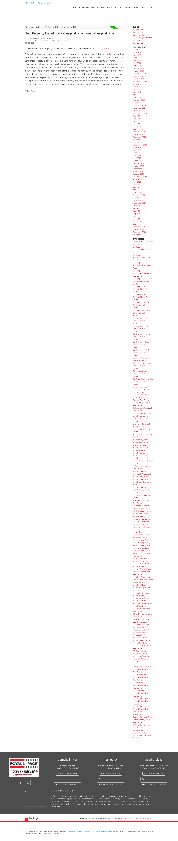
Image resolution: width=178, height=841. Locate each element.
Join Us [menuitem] (142, 7)
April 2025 (137, 95)
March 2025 (138, 97)
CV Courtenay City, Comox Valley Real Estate (140, 321)
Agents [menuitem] (135, 7)
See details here (101, 48)
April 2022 (137, 190)
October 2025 (138, 79)
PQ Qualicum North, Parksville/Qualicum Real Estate (141, 709)
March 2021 (137, 224)
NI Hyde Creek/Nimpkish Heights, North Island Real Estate (143, 571)
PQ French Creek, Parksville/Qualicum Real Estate (141, 677)
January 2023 (138, 166)
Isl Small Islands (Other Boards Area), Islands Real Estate (142, 490)
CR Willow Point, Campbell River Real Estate (141, 297)
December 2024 (139, 105)
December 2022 (139, 169)
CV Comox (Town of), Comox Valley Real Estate (141, 305)
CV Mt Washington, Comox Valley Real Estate (140, 373)
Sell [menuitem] (115, 7)
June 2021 (137, 216)
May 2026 (137, 60)
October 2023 (138, 142)
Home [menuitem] (73, 7)
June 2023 (137, 153)
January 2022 (138, 198)
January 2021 (138, 229)
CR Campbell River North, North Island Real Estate (143, 265)
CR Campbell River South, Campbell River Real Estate (142, 273)
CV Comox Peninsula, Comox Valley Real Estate (141, 313)
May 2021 (136, 219)
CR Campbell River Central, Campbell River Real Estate (142, 249)
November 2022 (139, 171)
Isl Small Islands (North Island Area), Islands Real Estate (143, 482)
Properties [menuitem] (83, 7)
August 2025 (138, 84)
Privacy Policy (123, 818)
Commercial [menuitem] (125, 7)
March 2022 (138, 192)
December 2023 (139, 137)
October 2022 (138, 174)
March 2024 (138, 129)
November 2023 (139, 140)
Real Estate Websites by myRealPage (140, 818)
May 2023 (137, 156)
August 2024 (138, 116)
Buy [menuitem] (109, 7)
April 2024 (137, 126)
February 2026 (139, 68)
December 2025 (139, 74)
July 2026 (137, 55)
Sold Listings (138, 43)
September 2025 (140, 82)
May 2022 (137, 187)
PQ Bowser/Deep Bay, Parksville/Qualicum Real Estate (142, 659)
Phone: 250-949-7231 (111, 774)
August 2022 (138, 179)
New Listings (138, 32)
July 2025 (137, 87)
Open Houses (138, 35)
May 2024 (137, 124)
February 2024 (139, 132)
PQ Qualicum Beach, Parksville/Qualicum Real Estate (141, 701)
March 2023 (138, 161)
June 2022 (137, 185)
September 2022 (140, 177)
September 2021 (139, 208)
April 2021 (137, 222)
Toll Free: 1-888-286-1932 (68, 779)
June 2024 (137, 121)
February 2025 (139, 100)
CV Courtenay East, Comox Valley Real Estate (141, 328)
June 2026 (137, 58)
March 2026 (138, 66)
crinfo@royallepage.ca (68, 784)
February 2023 (139, 163)
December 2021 (139, 200)
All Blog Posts (138, 30)
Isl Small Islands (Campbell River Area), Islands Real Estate (142, 474)
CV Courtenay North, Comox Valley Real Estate (141, 336)
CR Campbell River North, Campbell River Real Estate (142, 257)
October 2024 (138, 111)
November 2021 (139, 203)
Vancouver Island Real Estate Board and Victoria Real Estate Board (90, 831)
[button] (20, 782)
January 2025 (138, 103)
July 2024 (137, 118)
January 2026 (138, 71)
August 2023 (138, 148)
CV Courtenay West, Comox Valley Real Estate (141, 352)
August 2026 (138, 53)
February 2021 (139, 227)
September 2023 (140, 145)
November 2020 (139, 235)
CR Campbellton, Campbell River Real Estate (141, 289)
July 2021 (137, 214)
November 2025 (139, 76)
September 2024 (140, 113)
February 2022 (139, 195)
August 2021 (138, 211)
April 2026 (137, 63)
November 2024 (139, 108)
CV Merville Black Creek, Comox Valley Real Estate (143, 365)
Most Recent (138, 50)
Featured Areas (97, 7)
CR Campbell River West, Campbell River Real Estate (49, 40)
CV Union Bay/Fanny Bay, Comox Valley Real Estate (143, 381)
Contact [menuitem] (150, 7)
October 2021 (138, 206)
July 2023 (137, 150)
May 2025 (137, 92)
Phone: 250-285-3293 (154, 774)
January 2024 (138, 134)
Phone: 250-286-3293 (68, 774)
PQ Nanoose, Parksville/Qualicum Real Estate (141, 685)
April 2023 (137, 158)
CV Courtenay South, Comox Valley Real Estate (141, 344)
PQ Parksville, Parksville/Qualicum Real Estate (141, 693)
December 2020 (139, 232)
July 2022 (137, 182)
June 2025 (137, 89)
